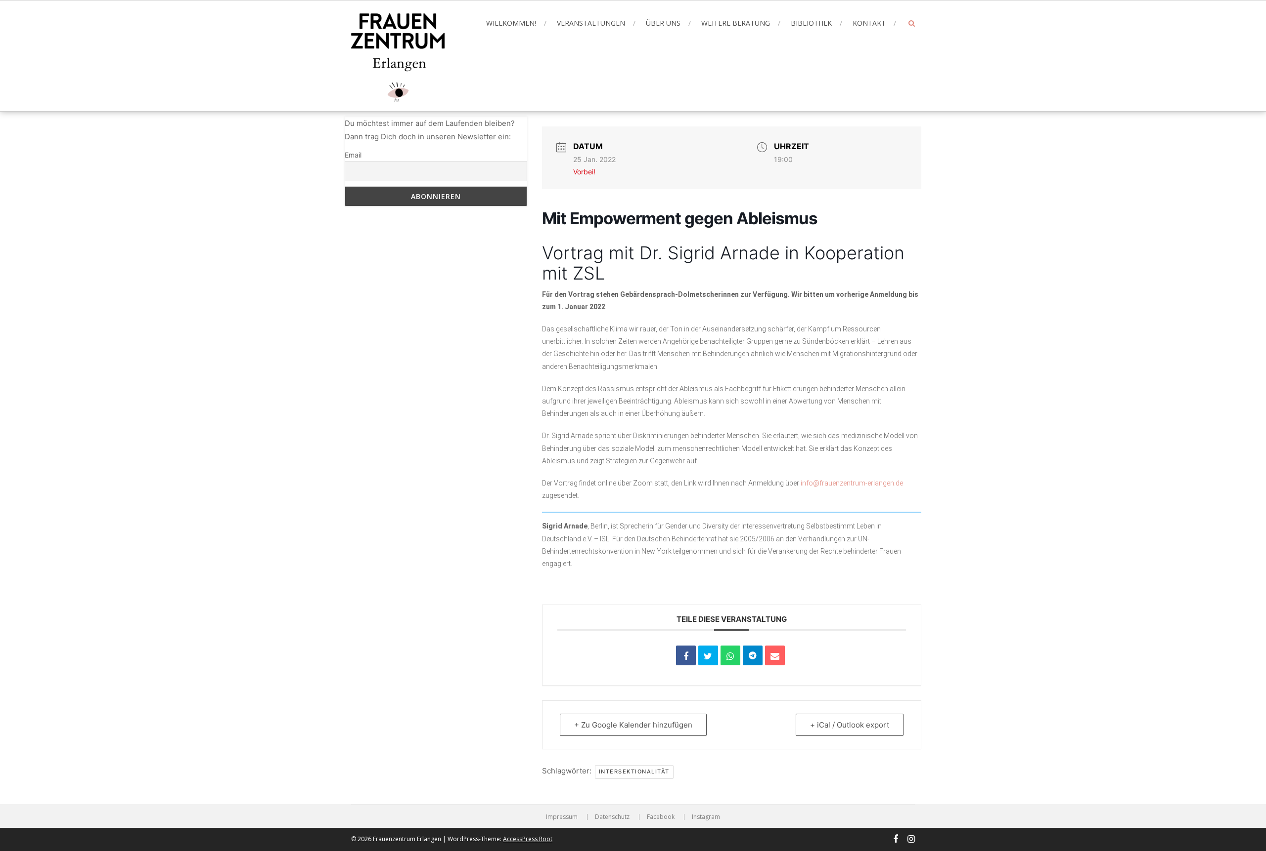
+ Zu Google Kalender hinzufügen (633, 724)
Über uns (663, 23)
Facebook (661, 817)
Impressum (562, 817)
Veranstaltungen (591, 23)
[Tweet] (708, 655)
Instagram (706, 817)
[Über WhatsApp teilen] (730, 655)
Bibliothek (811, 23)
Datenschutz (612, 817)
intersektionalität (634, 771)
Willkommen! (511, 23)
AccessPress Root (527, 839)
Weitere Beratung (735, 23)
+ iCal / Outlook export (849, 724)
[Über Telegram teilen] (753, 655)
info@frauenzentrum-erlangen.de (852, 483)
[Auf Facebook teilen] (686, 655)
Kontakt (869, 23)
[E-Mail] (775, 655)
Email (353, 155)
